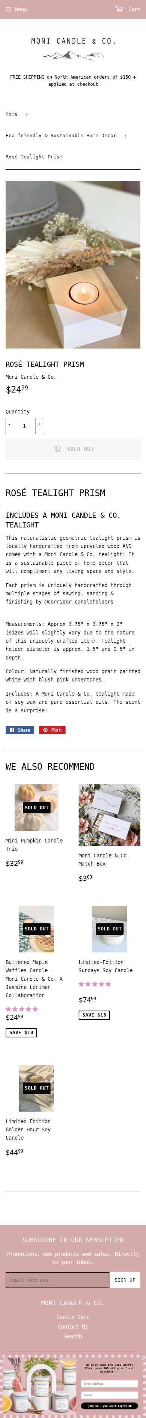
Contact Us (73, 1327)
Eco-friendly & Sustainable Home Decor (61, 135)
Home (12, 114)
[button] (23, 1009)
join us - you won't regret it (109, 1406)
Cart (132, 9)
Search (73, 1336)
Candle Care (73, 1317)
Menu (21, 9)
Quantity (18, 412)
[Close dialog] (143, 1358)
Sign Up (125, 1280)
